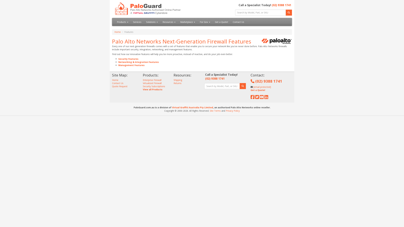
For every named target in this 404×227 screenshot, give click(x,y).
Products (122, 21)
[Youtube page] (262, 97)
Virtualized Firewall (152, 83)
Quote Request (120, 86)
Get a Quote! (221, 21)
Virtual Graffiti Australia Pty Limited (192, 107)
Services (137, 21)
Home (117, 31)
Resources (168, 21)
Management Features (131, 65)
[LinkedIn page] (266, 97)
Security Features (128, 58)
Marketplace (186, 21)
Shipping (178, 80)
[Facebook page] (253, 97)
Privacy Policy (233, 110)
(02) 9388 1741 (281, 5)
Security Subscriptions (154, 86)
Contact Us (238, 21)
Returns (177, 83)
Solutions (151, 21)
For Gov (204, 21)
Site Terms (215, 110)
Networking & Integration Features (138, 62)
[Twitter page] (257, 97)
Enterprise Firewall (152, 80)
